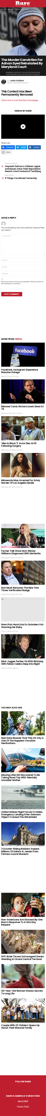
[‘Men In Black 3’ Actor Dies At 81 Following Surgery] (23, 428)
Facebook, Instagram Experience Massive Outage (19, 371)
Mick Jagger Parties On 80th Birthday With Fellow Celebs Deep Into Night (22, 663)
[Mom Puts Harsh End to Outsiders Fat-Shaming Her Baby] (23, 609)
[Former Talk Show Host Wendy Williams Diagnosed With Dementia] (23, 536)
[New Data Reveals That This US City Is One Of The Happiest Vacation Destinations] (23, 723)
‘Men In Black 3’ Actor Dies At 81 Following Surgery (18, 445)
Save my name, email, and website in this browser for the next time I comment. (22, 283)
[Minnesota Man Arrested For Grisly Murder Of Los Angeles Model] (23, 465)
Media (18, 339)
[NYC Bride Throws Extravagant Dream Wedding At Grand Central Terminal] (23, 942)
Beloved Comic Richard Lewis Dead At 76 (22, 408)
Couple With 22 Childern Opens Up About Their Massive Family (20, 1026)
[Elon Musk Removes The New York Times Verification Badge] (23, 573)
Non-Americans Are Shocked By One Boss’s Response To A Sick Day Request (22, 922)
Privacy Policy (23, 1106)
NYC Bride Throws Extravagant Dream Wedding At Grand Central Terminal (22, 958)
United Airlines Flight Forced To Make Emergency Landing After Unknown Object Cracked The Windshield (21, 814)
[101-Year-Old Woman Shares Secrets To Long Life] (23, 976)
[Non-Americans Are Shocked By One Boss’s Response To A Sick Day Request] (23, 905)
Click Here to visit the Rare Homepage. (20, 100)
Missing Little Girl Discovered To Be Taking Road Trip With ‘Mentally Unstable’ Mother (20, 777)
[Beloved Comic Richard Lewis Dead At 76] (23, 391)
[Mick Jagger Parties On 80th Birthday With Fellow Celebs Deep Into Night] (23, 646)
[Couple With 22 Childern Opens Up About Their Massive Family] (23, 1010)
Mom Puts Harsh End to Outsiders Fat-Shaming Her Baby (22, 626)
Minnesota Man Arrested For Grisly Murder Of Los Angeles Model (20, 482)
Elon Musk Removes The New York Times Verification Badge (20, 589)
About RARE (23, 1101)
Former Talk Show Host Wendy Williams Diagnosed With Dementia (21, 552)
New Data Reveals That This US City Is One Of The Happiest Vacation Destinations (22, 740)
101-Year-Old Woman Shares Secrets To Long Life (22, 992)
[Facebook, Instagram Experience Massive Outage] (23, 355)
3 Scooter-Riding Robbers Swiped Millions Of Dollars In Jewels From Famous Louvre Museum (20, 851)
